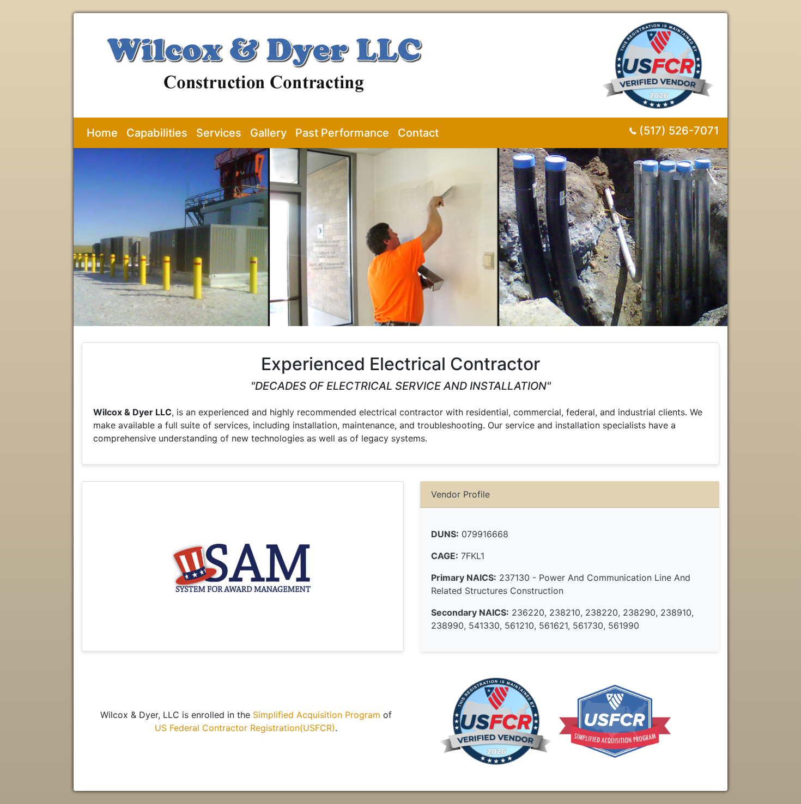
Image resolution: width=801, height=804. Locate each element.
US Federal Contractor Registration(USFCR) (245, 727)
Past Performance (342, 132)
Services (218, 132)
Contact (418, 132)
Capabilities (156, 132)
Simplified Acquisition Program (316, 714)
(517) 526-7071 (679, 130)
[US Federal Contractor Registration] (660, 59)
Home (102, 132)
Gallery (268, 132)
